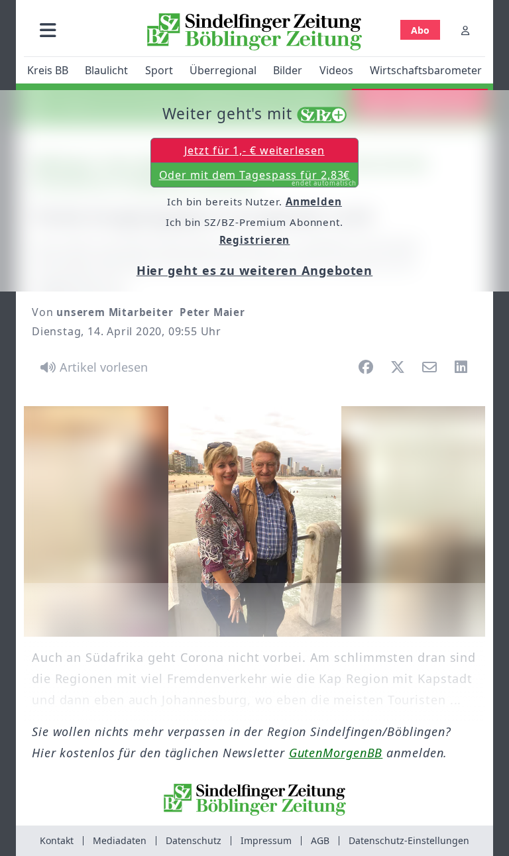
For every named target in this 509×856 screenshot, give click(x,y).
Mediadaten (119, 840)
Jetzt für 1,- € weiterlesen (254, 150)
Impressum (266, 840)
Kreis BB (47, 70)
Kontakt (57, 840)
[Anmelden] (465, 30)
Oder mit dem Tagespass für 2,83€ (258, 177)
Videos (336, 70)
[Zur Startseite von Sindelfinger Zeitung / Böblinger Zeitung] (254, 31)
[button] (48, 30)
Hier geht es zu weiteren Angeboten (255, 270)
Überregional (223, 70)
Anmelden (314, 201)
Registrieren (254, 239)
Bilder (287, 70)
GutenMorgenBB (336, 753)
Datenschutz (193, 840)
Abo (420, 30)
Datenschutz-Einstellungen (409, 840)
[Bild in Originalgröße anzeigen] (254, 521)
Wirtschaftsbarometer (426, 70)
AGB (320, 840)
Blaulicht (106, 70)
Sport (159, 70)
